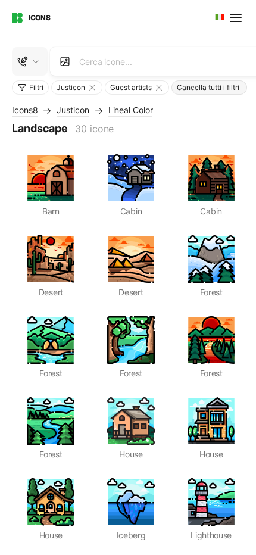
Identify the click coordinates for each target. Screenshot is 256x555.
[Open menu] (237, 18)
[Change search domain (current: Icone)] (30, 61)
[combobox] (218, 17)
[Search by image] (64, 61)
